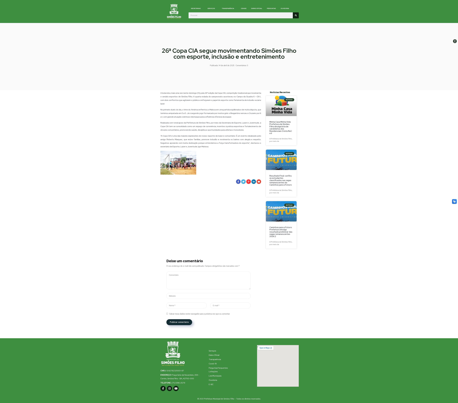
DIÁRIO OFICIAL (256, 8)
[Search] (296, 15)
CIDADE (243, 8)
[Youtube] (176, 388)
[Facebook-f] (163, 388)
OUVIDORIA (285, 8)
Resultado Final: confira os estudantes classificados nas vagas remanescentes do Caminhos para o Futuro (280, 180)
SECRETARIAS (196, 8)
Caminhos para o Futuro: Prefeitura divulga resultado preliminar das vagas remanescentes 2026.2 (280, 232)
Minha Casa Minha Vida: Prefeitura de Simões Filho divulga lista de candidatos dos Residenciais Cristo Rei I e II (280, 128)
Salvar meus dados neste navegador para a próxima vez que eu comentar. (199, 314)
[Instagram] (169, 388)
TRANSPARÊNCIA (228, 8)
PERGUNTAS (271, 8)
